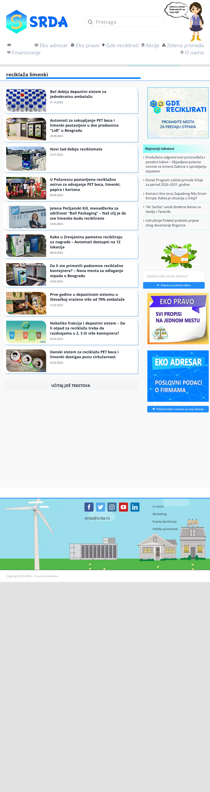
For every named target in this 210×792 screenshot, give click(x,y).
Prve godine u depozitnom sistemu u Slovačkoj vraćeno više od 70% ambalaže (87, 297)
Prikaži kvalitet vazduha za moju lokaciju (180, 409)
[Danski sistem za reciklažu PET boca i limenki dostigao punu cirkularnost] (26, 360)
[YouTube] (123, 507)
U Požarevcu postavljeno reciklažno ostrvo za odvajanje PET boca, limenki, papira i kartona (85, 184)
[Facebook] (89, 507)
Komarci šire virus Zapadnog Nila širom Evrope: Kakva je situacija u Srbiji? (176, 195)
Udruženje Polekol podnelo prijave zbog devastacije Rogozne (172, 222)
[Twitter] (100, 507)
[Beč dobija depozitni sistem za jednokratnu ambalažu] (26, 100)
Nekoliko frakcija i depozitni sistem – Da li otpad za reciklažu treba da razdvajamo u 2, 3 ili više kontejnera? (87, 328)
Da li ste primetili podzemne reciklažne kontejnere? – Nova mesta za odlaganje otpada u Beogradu (86, 270)
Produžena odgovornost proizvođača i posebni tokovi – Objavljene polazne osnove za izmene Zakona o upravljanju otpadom (176, 164)
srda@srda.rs (97, 518)
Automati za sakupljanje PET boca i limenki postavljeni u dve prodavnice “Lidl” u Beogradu (84, 125)
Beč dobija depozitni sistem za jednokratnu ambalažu (78, 94)
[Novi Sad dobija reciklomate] (26, 159)
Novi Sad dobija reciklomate (76, 149)
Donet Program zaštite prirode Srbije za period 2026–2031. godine (174, 182)
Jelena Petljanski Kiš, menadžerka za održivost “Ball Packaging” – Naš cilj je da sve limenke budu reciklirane (88, 213)
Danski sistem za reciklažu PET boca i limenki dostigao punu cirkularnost (84, 354)
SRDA (28, 576)
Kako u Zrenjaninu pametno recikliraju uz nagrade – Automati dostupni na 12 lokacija (86, 241)
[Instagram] (111, 507)
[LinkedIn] (134, 507)
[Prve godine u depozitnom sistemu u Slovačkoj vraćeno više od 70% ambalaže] (26, 303)
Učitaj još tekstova (70, 385)
